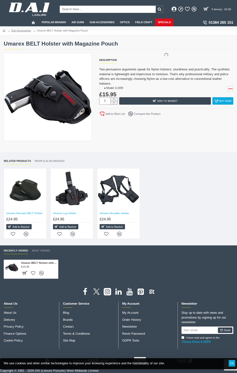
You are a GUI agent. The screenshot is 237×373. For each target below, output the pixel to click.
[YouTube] (129, 291)
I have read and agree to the (200, 339)
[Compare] (194, 9)
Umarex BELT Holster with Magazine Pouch (39, 262)
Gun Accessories (21, 30)
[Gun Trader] (152, 291)
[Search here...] (159, 9)
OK (232, 363)
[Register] (180, 9)
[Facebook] (85, 291)
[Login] (174, 9)
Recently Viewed (16, 250)
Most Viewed (41, 250)
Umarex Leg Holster (64, 213)
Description (108, 60)
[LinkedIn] (118, 291)
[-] (114, 102)
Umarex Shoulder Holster (114, 213)
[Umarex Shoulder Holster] (118, 189)
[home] (4, 30)
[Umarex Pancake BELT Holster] (25, 189)
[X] (96, 291)
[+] (114, 99)
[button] (165, 101)
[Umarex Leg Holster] (71, 189)
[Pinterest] (140, 291)
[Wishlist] (187, 9)
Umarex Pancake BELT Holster (24, 213)
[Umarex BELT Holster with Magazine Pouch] (11, 267)
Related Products (17, 160)
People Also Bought (50, 160)
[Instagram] (107, 291)
